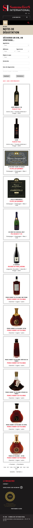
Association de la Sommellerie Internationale (9, 499)
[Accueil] (16, 8)
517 (8, 467)
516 (5, 467)
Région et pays (7, 55)
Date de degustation (8, 67)
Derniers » (19, 472)
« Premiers (12, 464)
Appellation (6, 43)
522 (24, 467)
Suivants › (12, 472)
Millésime (5, 49)
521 (21, 467)
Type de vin (19, 49)
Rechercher (6, 61)
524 (16, 469)
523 (27, 467)
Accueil (5, 26)
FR (26, 13)
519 (14, 467)
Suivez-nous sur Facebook (11, 487)
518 (11, 467)
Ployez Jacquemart (16, 169)
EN (29, 13)
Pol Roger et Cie (16, 234)
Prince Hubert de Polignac (16, 299)
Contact (5, 484)
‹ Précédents (20, 464)
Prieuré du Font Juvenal (16, 267)
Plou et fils (16, 109)
